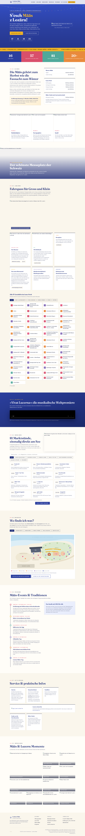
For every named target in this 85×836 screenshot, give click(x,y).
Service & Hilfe (56, 530)
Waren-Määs (45, 2)
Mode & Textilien (52, 457)
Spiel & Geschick (46, 530)
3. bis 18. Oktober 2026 (67, 818)
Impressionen (65, 822)
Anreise (49, 822)
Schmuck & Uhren (42, 457)
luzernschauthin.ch (36, 710)
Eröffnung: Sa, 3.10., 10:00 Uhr (69, 820)
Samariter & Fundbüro (51, 820)
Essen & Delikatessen (20, 457)
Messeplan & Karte (16, 33)
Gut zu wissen (64, 2)
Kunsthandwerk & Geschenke (65, 457)
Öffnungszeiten (38, 818)
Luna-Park (38, 2)
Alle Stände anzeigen (42, 503)
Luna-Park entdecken (31, 33)
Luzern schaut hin (51, 824)
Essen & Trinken (36, 530)
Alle (12, 457)
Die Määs (33, 2)
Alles (12, 530)
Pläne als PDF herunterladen (41, 576)
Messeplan (51, 2)
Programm (57, 2)
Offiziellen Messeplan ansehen (20, 576)
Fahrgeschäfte (19, 530)
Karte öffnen (72, 2)
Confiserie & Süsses (31, 457)
